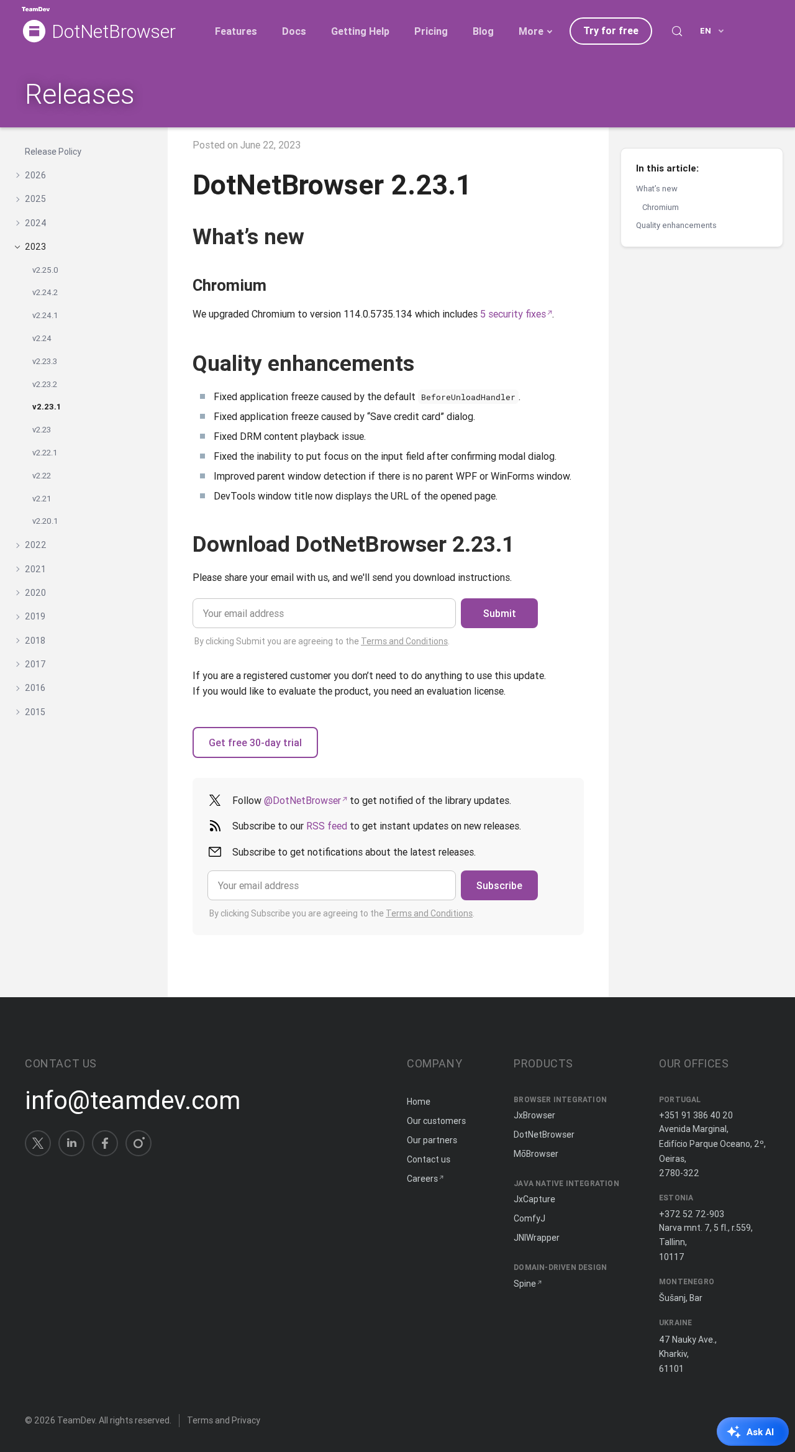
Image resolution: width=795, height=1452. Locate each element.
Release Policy (53, 151)
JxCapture (534, 1199)
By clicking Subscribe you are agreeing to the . (342, 913)
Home (418, 1101)
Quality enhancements (676, 225)
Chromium (660, 206)
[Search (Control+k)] (677, 31)
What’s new (657, 188)
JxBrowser (534, 1115)
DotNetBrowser (114, 32)
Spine (525, 1283)
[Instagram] (138, 1143)
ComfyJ (529, 1218)
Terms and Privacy (223, 1420)
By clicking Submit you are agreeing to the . (322, 641)
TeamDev (76, 1420)
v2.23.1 (46, 407)
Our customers (436, 1120)
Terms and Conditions (404, 641)
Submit (499, 613)
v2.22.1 (45, 452)
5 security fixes (513, 314)
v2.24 (42, 338)
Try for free (610, 30)
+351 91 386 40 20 (696, 1115)
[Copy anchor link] (318, 236)
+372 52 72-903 (691, 1214)
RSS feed (326, 826)
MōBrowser (536, 1153)
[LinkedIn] (71, 1143)
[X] (38, 1143)
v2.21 (42, 498)
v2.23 (41, 429)
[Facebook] (105, 1143)
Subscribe (499, 885)
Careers (422, 1178)
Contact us (428, 1159)
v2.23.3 (44, 361)
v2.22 (41, 475)
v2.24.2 (45, 293)
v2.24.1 (45, 315)
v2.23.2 (44, 384)
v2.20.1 (45, 521)
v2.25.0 (45, 270)
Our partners (432, 1140)
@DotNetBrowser (302, 800)
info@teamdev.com (132, 1100)
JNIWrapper (537, 1237)
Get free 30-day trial (255, 742)
